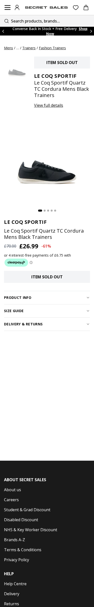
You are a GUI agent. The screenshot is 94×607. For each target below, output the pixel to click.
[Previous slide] (3, 31)
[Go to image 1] (40, 211)
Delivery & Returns (23, 324)
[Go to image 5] (55, 211)
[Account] (17, 8)
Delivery (11, 593)
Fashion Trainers (52, 48)
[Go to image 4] (52, 211)
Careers (11, 499)
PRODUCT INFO (17, 297)
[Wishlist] (76, 8)
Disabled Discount (21, 519)
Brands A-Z (14, 539)
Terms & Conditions (22, 549)
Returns (11, 603)
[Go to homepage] (46, 7)
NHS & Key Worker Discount (30, 529)
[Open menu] (7, 8)
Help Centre (15, 583)
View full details (48, 105)
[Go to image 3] (48, 211)
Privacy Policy (16, 559)
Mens (8, 48)
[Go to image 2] (45, 211)
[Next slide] (91, 31)
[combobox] (47, 21)
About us (12, 489)
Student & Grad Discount (27, 509)
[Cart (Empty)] (86, 8)
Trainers (29, 48)
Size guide (14, 310)
